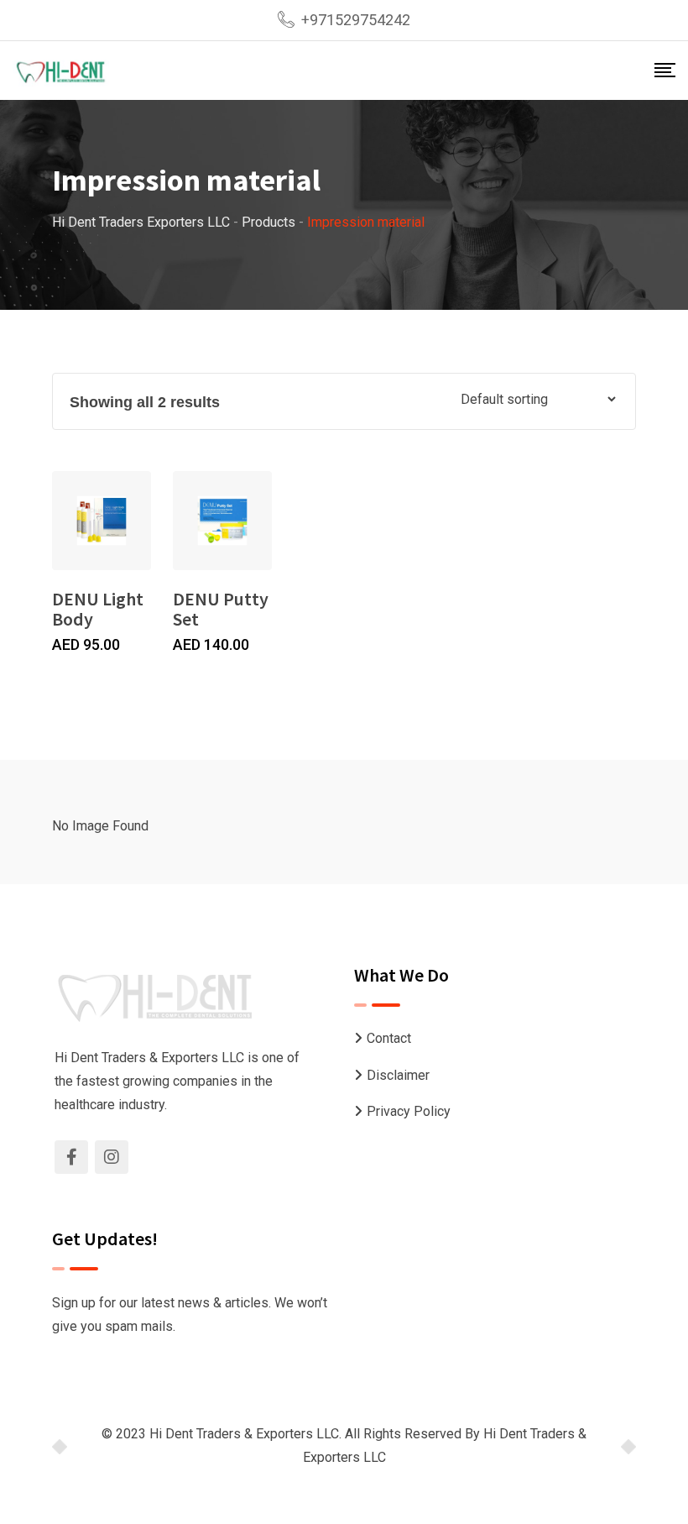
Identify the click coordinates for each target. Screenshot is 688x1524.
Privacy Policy (409, 1111)
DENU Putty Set (220, 609)
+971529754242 (355, 20)
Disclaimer (398, 1075)
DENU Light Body (97, 609)
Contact (389, 1038)
